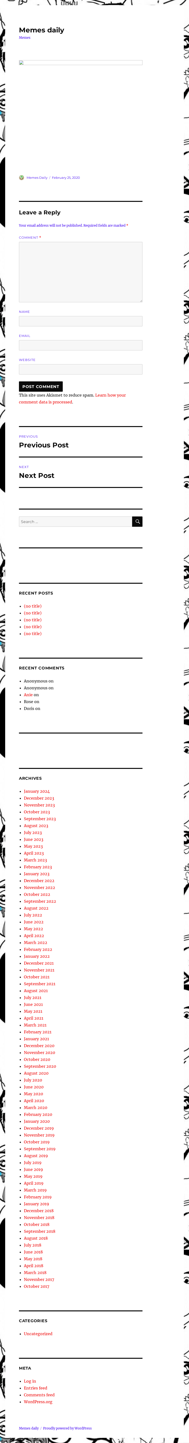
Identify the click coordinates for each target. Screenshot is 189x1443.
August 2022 (36, 908)
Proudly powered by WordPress (67, 1428)
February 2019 (38, 1196)
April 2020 (34, 1100)
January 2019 (36, 1203)
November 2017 (39, 1279)
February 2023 (38, 866)
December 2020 (39, 1045)
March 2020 (35, 1107)
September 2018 (39, 1231)
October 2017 (36, 1286)
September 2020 (40, 1066)
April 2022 (34, 935)
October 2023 (37, 811)
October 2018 (36, 1224)
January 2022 (37, 956)
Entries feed (35, 1388)
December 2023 (39, 798)
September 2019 (40, 1148)
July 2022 (33, 915)
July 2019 (33, 1162)
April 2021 (33, 1018)
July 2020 (33, 1080)
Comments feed (39, 1394)
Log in (30, 1381)
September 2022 (40, 901)
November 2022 (39, 887)
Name (24, 312)
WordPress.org (38, 1401)
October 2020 (37, 1059)
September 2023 (40, 818)
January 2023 (36, 873)
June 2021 (33, 1004)
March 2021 (35, 1025)
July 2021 (32, 997)
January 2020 (37, 1121)
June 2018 (33, 1251)
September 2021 (39, 983)
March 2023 (35, 860)
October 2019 (37, 1141)
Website (27, 360)
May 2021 (33, 1011)
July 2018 (32, 1245)
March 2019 (35, 1190)
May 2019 (33, 1176)
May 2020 (33, 1093)
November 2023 (39, 805)
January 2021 (36, 1038)
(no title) (33, 606)
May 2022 (33, 928)
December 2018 (39, 1210)
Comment (30, 238)
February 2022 (38, 949)
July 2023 (33, 832)
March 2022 (35, 942)
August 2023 (36, 825)
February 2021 (37, 1031)
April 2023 (34, 853)
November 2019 (39, 1135)
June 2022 (34, 921)
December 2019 (39, 1128)
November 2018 (39, 1217)
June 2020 (34, 1086)
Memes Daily (37, 178)
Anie (28, 694)
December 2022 (39, 880)
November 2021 (39, 970)
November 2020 (39, 1052)
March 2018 (35, 1272)
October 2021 (36, 976)
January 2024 (37, 791)
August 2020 (36, 1073)
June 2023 (33, 839)
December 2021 (39, 963)
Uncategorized (38, 1333)
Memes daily (41, 30)
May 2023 (33, 846)
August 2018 (36, 1238)
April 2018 (33, 1265)
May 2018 (33, 1258)
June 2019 (33, 1169)
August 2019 (36, 1155)
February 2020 (38, 1114)
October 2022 (37, 894)
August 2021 (36, 990)
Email (25, 336)
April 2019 (34, 1183)
